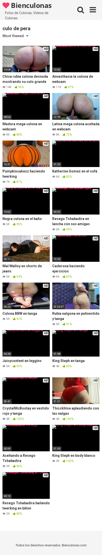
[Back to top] (93, 545)
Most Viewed (13, 36)
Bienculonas (30, 5)
